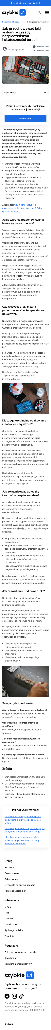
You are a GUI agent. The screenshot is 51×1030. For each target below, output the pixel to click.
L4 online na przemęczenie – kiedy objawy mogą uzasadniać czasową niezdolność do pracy (22, 840)
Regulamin (10, 958)
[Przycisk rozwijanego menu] (47, 12)
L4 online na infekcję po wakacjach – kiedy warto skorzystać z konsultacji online (23, 819)
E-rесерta (10, 867)
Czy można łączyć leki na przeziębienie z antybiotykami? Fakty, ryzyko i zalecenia (22, 208)
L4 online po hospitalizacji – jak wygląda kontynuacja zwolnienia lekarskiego (24, 830)
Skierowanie (11, 879)
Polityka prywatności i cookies (21, 952)
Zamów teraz (25, 118)
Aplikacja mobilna (14, 930)
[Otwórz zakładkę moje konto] (39, 12)
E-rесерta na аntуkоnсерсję (20, 885)
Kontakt (9, 918)
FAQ (7, 912)
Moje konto (11, 924)
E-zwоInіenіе (12, 873)
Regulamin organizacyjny (18, 963)
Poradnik (9, 936)
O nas (8, 906)
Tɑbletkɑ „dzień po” (15, 890)
